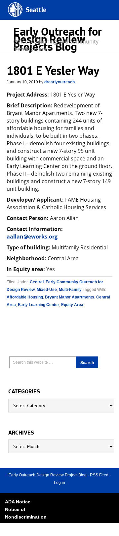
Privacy (13, 524)
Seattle (36, 10)
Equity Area (72, 304)
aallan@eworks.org (32, 236)
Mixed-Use (47, 289)
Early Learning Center (38, 304)
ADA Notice (17, 501)
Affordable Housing (25, 297)
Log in (59, 482)
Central (37, 282)
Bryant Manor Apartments (69, 297)
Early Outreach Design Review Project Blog (48, 475)
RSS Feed (99, 475)
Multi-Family (70, 289)
